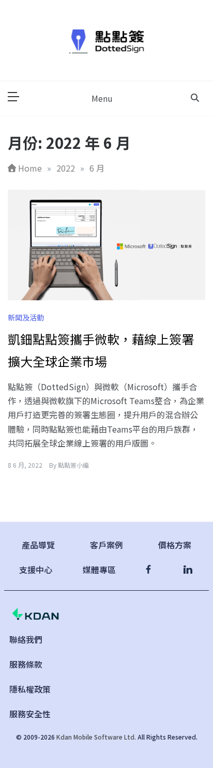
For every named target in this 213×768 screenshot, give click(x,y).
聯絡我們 (25, 639)
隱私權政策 (30, 689)
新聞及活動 (26, 317)
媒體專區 (99, 569)
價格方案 (174, 545)
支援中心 (35, 569)
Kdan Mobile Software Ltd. (96, 736)
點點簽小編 (73, 464)
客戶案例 (106, 545)
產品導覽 (38, 545)
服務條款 (25, 664)
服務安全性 (30, 714)
